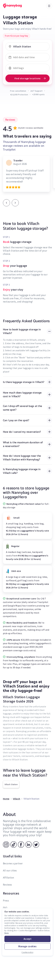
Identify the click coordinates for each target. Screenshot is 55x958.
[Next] (15, 202)
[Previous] (6, 202)
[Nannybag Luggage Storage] (15, 5)
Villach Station (11, 784)
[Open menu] (49, 6)
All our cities (10, 870)
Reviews (7, 884)
